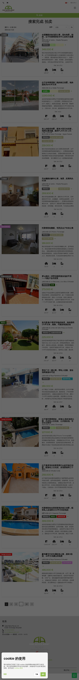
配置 (5, 674)
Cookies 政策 (18, 668)
